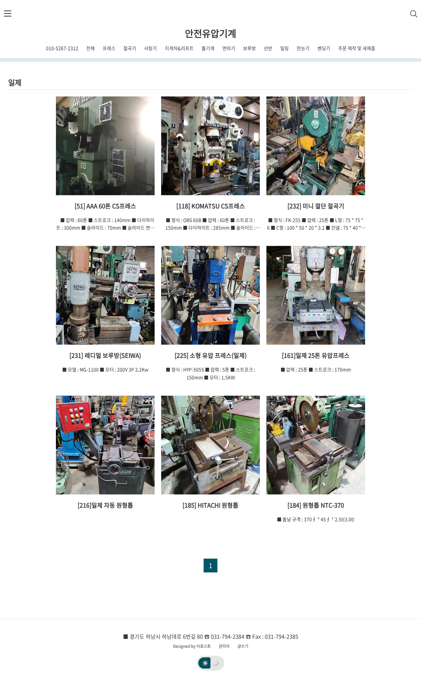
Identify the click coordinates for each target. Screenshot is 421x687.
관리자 (224, 646)
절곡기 (129, 48)
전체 (90, 48)
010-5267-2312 (62, 48)
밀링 (284, 48)
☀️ (205, 663)
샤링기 (150, 48)
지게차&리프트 (179, 48)
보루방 (249, 48)
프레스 (109, 48)
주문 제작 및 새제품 (356, 48)
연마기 (228, 48)
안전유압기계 (210, 33)
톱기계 (208, 48)
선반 (268, 48)
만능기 (303, 48)
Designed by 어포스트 (192, 646)
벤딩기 (323, 48)
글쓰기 (242, 646)
